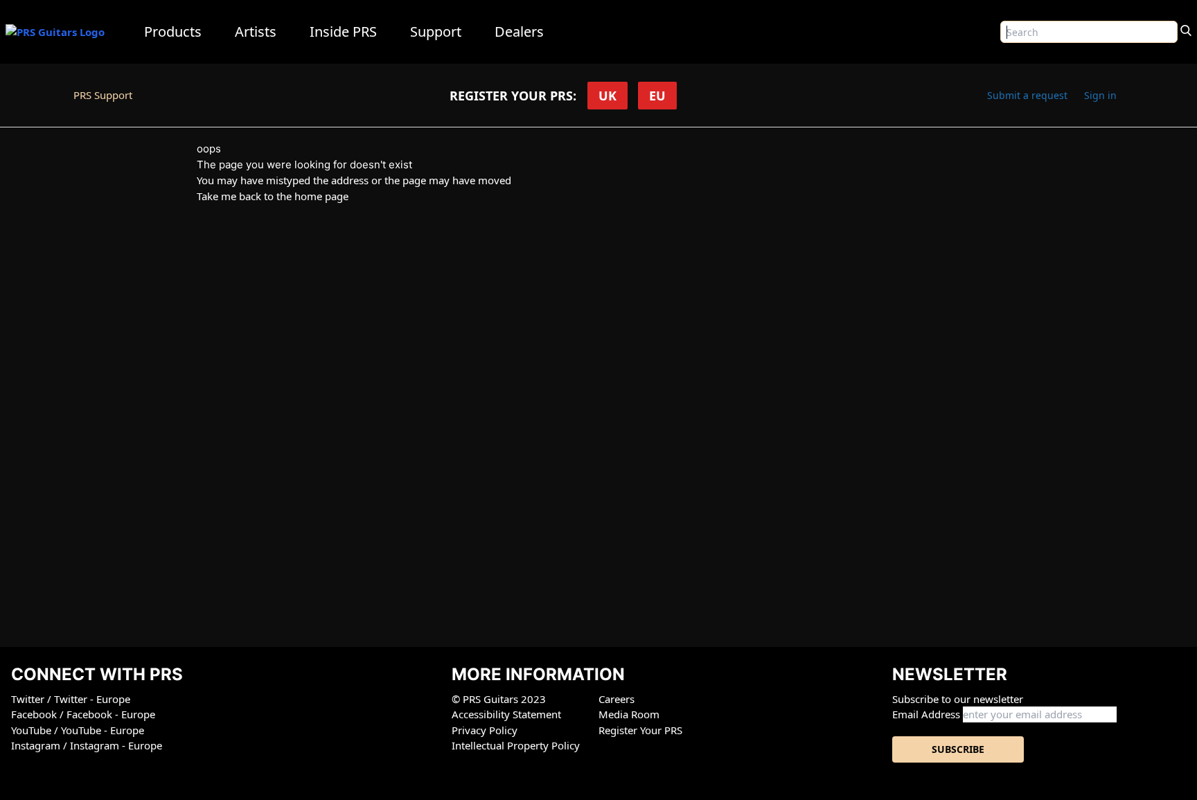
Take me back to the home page (272, 196)
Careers (616, 699)
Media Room (628, 714)
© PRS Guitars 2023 (499, 699)
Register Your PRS (640, 730)
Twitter (29, 699)
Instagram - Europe (116, 745)
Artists (255, 31)
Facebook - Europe (110, 714)
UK (607, 95)
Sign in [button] (1100, 95)
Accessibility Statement (506, 714)
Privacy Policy (484, 730)
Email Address (926, 714)
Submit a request (1027, 95)
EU (657, 95)
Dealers (519, 31)
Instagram (37, 745)
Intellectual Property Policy (516, 745)
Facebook (35, 714)
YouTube (32, 730)
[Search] (1185, 29)
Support (435, 31)
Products (173, 31)
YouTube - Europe (102, 730)
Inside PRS (343, 31)
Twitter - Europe (92, 699)
